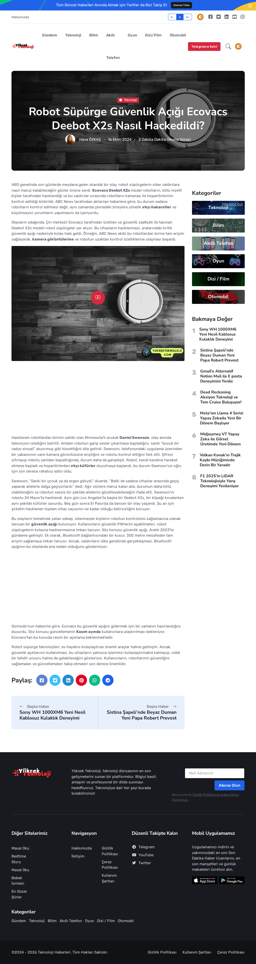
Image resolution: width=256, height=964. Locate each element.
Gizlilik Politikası (110, 851)
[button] (228, 46)
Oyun (132, 35)
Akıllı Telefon (113, 46)
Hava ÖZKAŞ (90, 139)
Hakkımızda (20, 17)
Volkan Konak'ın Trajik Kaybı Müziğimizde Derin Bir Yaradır (220, 460)
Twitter (144, 863)
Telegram (146, 847)
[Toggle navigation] (238, 46)
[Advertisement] (98, 400)
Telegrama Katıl (204, 46)
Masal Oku (20, 848)
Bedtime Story (19, 859)
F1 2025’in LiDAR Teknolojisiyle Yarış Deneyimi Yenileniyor (219, 481)
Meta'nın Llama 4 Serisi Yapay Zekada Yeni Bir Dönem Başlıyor (221, 418)
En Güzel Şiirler (19, 894)
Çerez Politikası (110, 865)
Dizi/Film (153, 35)
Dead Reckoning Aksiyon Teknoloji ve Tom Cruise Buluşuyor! (221, 397)
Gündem (49, 35)
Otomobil (178, 35)
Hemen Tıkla (182, 5)
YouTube (146, 855)
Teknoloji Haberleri (54, 952)
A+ (188, 17)
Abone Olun (229, 785)
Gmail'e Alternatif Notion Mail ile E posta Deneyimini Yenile (221, 376)
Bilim (93, 35)
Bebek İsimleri (18, 881)
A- (172, 17)
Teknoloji (73, 35)
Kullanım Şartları (109, 878)
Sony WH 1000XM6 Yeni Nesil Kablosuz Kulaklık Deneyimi (53, 715)
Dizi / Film (218, 279)
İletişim (78, 856)
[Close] (250, 6)
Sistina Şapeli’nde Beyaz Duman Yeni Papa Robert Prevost (141, 715)
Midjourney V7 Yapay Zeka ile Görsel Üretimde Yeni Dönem (220, 439)
